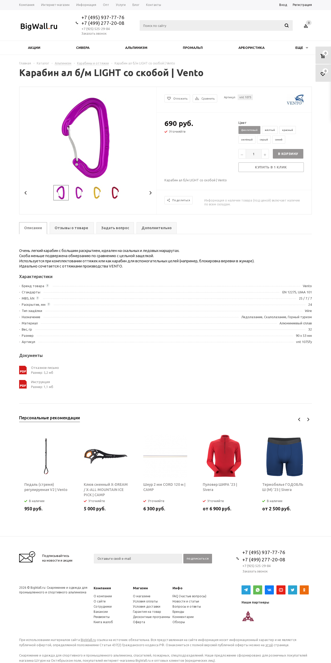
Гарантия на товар (147, 611)
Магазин (140, 588)
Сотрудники (103, 606)
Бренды (178, 611)
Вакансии (101, 611)
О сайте (100, 601)
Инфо (177, 588)
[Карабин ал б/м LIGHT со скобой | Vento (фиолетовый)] (88, 138)
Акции (34, 47)
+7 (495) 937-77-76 (102, 17)
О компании (103, 596)
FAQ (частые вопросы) (189, 596)
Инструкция (40, 382)
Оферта (139, 622)
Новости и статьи (185, 601)
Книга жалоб (103, 622)
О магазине (142, 596)
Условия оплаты (145, 601)
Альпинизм (136, 47)
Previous (25, 193)
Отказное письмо (45, 367)
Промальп (193, 47)
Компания (102, 588)
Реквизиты (102, 617)
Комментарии (183, 617)
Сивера (82, 47)
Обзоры (178, 622)
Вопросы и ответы (186, 606)
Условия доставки (146, 606)
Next (150, 193)
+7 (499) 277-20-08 (102, 23)
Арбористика (251, 47)
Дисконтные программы (151, 617)
